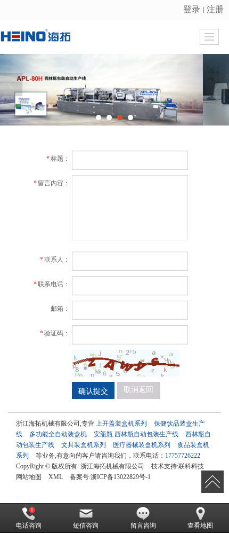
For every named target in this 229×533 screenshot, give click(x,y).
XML (55, 477)
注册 (215, 9)
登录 (191, 9)
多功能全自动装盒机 (58, 434)
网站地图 (29, 477)
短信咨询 (86, 525)
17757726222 (182, 455)
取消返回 (138, 390)
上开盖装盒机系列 (121, 423)
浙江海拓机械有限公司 (112, 466)
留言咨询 (143, 525)
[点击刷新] (125, 363)
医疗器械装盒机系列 (141, 445)
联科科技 (191, 466)
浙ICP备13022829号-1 (121, 477)
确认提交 (93, 390)
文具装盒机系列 (83, 445)
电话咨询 (29, 525)
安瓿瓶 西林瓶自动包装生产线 (136, 434)
